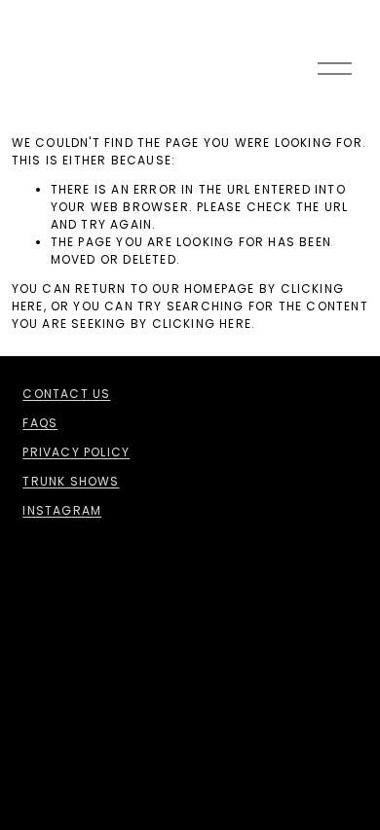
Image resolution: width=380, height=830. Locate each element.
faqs (39, 423)
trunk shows (70, 481)
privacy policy (76, 452)
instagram (61, 510)
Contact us (66, 393)
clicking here (202, 323)
